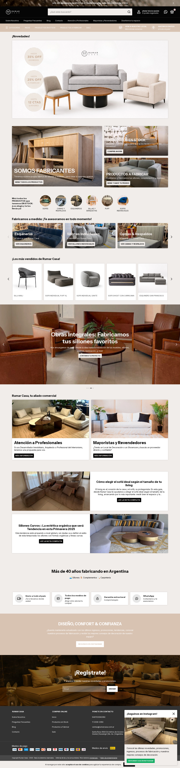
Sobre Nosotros (12, 21)
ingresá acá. (94, 758)
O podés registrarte (150, 13)
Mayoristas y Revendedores (105, 21)
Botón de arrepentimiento (108, 758)
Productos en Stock (45, 28)
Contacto (59, 21)
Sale (88, 28)
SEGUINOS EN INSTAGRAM (90, 644)
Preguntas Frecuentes (33, 21)
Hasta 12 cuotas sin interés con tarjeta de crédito (90, 3)
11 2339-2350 (97, 722)
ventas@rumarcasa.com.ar (103, 727)
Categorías (14, 28)
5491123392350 (98, 717)
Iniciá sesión (153, 11)
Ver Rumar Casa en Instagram (140, 761)
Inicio (27, 28)
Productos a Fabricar (71, 28)
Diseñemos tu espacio (131, 21)
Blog (48, 21)
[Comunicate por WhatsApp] (166, 12)
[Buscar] (129, 12)
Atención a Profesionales (78, 21)
